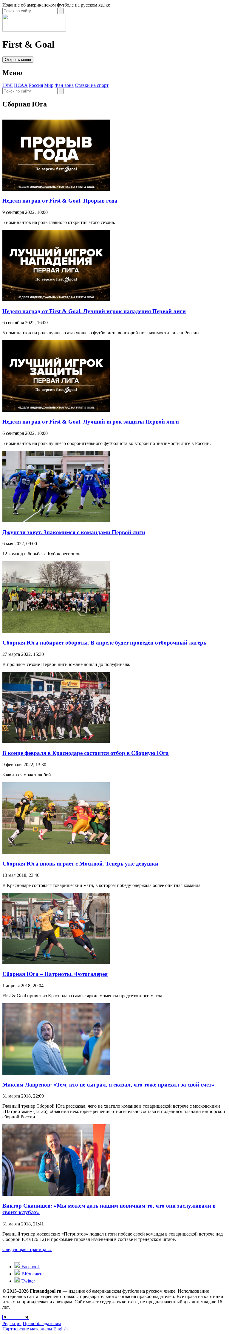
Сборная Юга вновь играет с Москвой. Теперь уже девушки (80, 863)
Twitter (27, 1280)
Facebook (30, 1266)
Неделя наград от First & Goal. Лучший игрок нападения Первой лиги (94, 311)
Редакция (11, 1323)
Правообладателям (42, 1323)
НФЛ (7, 85)
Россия (36, 85)
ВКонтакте (32, 1273)
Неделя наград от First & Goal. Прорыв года (59, 200)
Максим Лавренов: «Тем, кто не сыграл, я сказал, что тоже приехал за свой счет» (108, 1084)
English (60, 1328)
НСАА (21, 85)
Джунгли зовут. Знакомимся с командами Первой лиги (73, 532)
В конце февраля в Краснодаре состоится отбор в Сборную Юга (85, 753)
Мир (48, 85)
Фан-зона (64, 85)
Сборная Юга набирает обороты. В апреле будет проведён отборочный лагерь (104, 642)
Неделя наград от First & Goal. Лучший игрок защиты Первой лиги (90, 421)
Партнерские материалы (27, 1328)
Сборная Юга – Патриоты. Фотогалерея (55, 974)
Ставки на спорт (92, 85)
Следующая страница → (27, 1249)
